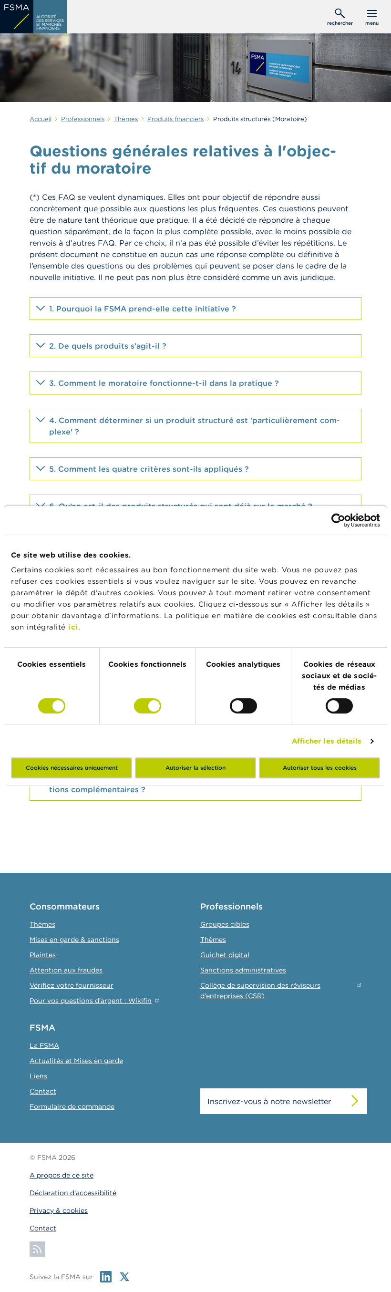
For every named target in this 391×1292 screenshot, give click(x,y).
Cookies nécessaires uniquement (72, 767)
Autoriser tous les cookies (320, 767)
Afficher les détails (327, 740)
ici (73, 626)
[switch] (147, 705)
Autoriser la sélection (195, 767)
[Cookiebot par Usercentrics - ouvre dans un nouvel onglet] (338, 520)
